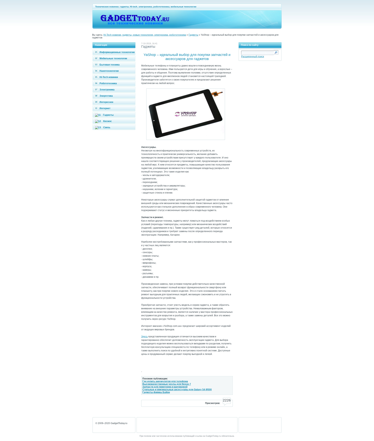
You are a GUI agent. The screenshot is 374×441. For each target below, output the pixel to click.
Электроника (107, 89)
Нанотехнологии (109, 71)
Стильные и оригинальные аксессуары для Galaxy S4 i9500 (177, 389)
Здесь (144, 336)
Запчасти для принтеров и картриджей (164, 386)
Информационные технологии (117, 52)
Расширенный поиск (252, 56)
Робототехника (108, 83)
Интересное (106, 102)
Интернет (105, 108)
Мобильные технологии (113, 58)
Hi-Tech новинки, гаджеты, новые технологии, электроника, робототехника (144, 35)
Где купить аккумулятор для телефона (165, 381)
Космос (107, 121)
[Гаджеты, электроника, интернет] (135, 26)
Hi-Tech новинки (109, 77)
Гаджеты (193, 35)
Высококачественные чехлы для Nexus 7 (166, 384)
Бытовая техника (110, 64)
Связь (106, 127)
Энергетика (106, 96)
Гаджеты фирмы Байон (156, 392)
